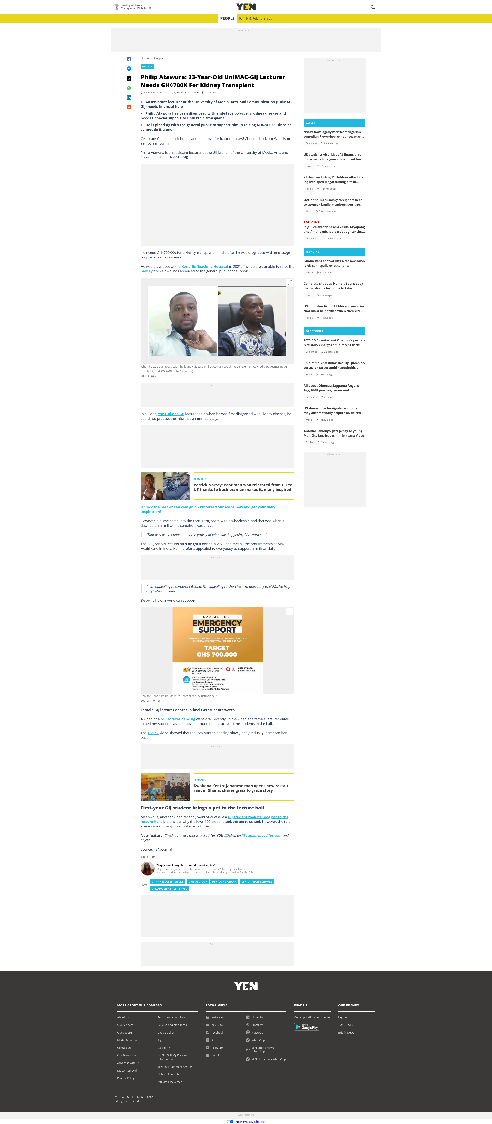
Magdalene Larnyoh (188, 92)
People (227, 18)
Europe (309, 166)
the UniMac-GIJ (171, 414)
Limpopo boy (197, 881)
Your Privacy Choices (250, 1122)
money (147, 271)
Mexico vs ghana (224, 881)
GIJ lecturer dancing (178, 719)
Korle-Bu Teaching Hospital (204, 266)
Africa (309, 374)
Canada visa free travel (169, 888)
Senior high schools (257, 881)
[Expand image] (289, 282)
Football (310, 442)
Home (145, 58)
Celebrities (311, 143)
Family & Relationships (255, 18)
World (309, 211)
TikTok (153, 733)
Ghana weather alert (167, 881)
